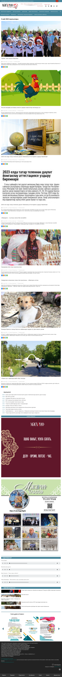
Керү (49, 4)
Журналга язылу (5, 14)
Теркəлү (45, 4)
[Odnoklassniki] (54, 6)
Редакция (12, 675)
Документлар (57, 675)
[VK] (45, 6)
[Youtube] (51, 6)
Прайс (40, 675)
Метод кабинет (16, 11)
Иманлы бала (54, 11)
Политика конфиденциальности (7, 662)
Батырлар (13, 14)
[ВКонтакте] (2, 67)
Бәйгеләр (24, 11)
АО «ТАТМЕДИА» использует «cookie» (9, 659)
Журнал (4, 675)
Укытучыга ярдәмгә (6, 11)
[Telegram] (56, 6)
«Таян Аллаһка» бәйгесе (40, 14)
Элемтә (47, 675)
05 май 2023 (4, 61)
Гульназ (10, 61)
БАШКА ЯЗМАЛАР (31, 416)
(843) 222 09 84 (58, 666)
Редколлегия (22, 675)
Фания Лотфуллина (13, 159)
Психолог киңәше (44, 11)
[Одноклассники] (3, 67)
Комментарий (17, 61)
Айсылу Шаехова (12, 110)
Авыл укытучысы (33, 11)
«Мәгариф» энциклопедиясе (25, 14)
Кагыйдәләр (31, 675)
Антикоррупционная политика (7, 658)
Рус (59, 1)
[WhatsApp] (7, 67)
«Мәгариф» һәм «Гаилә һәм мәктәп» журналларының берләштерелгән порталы (17, 1)
